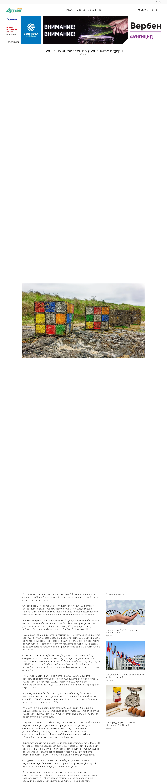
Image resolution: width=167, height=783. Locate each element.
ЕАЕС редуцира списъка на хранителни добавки (121, 723)
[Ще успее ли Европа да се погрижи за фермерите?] (125, 655)
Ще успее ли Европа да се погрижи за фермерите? (125, 676)
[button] (69, 10)
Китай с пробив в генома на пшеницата (122, 631)
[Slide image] (83, 30)
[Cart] (161, 10)
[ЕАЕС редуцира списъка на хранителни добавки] (125, 701)
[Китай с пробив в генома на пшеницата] (125, 612)
